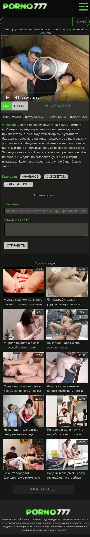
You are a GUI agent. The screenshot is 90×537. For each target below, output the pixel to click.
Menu (83, 6)
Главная (26, 6)
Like (6, 106)
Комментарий (14, 219)
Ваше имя (11, 204)
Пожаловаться (35, 116)
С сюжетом (56, 176)
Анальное (30, 176)
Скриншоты (58, 116)
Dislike (20, 106)
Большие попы (18, 184)
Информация (12, 116)
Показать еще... (44, 489)
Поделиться (78, 116)
